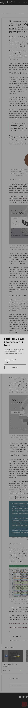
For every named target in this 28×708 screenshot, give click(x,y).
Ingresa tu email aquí (10, 359)
